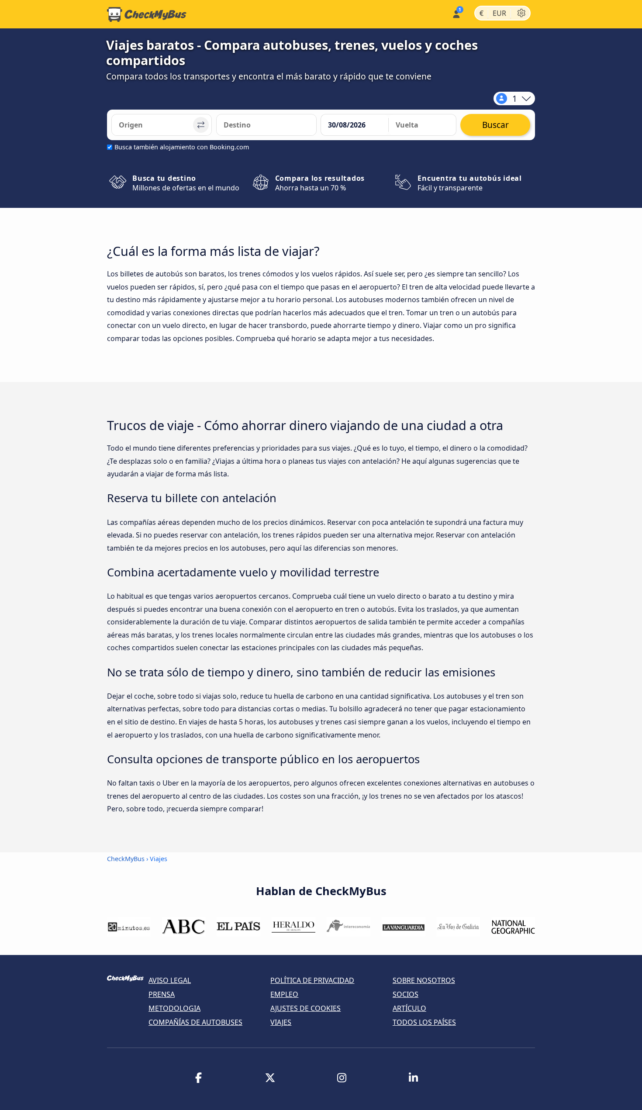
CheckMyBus (126, 859)
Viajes (280, 1022)
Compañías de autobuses (195, 1022)
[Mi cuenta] (455, 13)
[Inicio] (146, 14)
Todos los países (424, 1022)
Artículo (409, 1008)
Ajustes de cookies (305, 1008)
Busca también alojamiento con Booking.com (181, 147)
